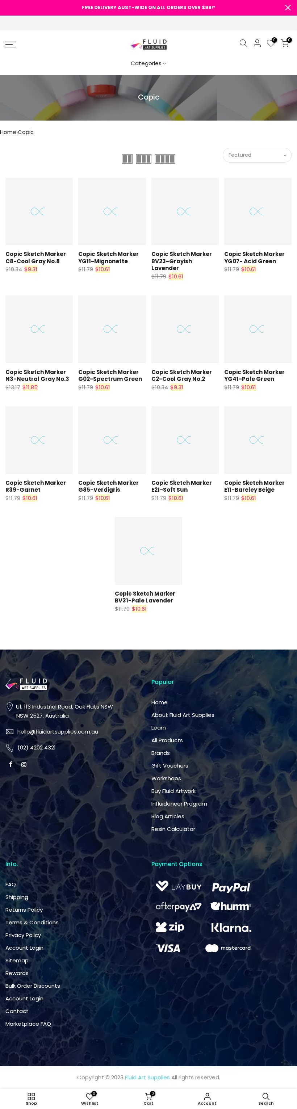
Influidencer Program (179, 803)
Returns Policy (24, 909)
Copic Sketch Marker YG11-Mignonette (108, 257)
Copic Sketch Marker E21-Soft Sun (181, 486)
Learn (158, 727)
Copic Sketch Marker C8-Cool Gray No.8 (35, 257)
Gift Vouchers (169, 765)
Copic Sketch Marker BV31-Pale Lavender (145, 597)
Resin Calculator (173, 829)
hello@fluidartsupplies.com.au (57, 731)
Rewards (17, 973)
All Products (167, 740)
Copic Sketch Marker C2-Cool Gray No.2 (181, 375)
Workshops (166, 778)
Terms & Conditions (32, 922)
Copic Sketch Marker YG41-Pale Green (254, 375)
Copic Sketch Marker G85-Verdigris (108, 486)
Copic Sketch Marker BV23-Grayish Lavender (181, 261)
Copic (26, 132)
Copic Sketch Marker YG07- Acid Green (254, 257)
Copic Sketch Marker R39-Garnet (35, 486)
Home (8, 132)
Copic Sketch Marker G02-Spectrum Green (110, 375)
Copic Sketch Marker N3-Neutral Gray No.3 (37, 375)
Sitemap (17, 960)
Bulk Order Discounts (32, 986)
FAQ (10, 884)
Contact (17, 1011)
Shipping (16, 897)
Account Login (24, 948)
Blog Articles (167, 816)
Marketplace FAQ (28, 1024)
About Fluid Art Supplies (182, 715)
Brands (160, 753)
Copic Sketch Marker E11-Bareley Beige (254, 486)
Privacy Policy (23, 935)
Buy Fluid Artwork (173, 791)
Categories (146, 63)
